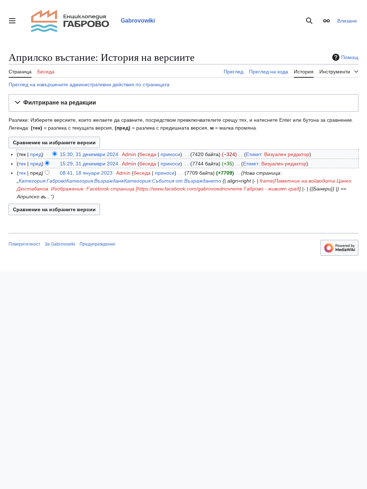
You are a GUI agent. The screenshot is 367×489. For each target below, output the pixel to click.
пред (36, 154)
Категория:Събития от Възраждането (172, 181)
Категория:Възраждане (95, 181)
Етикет (253, 154)
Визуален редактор (286, 154)
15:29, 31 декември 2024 (89, 163)
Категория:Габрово (42, 181)
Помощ (349, 57)
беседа (147, 154)
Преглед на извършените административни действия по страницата (89, 84)
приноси (170, 154)
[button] (12, 21)
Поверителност (24, 244)
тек (22, 163)
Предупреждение (97, 244)
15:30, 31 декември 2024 (89, 154)
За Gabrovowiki (60, 244)
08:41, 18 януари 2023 (86, 173)
